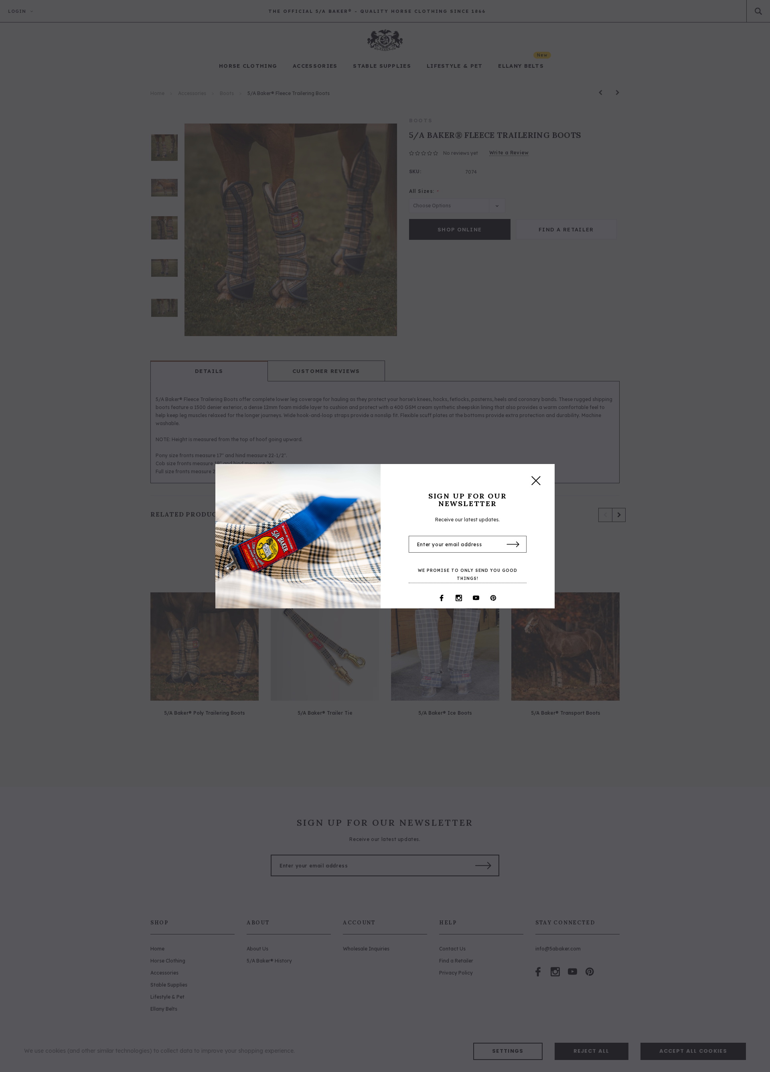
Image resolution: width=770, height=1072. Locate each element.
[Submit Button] (513, 544)
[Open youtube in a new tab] (476, 598)
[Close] (536, 482)
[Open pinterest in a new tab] (493, 598)
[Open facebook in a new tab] (441, 598)
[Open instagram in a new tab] (459, 598)
